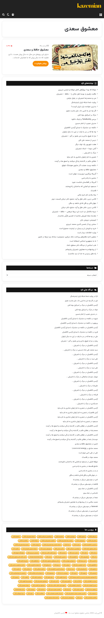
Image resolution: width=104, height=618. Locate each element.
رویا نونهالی (19, 593)
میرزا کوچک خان (90, 585)
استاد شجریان (29, 536)
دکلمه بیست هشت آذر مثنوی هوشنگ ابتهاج (79, 165)
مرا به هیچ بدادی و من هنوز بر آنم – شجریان (78, 136)
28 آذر (78, 581)
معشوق (50, 573)
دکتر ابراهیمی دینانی (17, 565)
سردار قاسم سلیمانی (55, 593)
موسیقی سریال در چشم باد (82, 479)
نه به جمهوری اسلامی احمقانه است (83, 241)
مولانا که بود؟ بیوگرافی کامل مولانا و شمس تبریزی (77, 89)
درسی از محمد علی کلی (87, 140)
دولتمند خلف (36, 577)
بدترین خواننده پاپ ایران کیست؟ (83, 106)
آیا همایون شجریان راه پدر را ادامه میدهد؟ (83, 577)
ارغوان (36, 544)
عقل (84, 552)
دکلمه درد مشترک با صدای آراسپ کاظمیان (80, 127)
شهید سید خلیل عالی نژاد (57, 585)
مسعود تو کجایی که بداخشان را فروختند (80, 186)
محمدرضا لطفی (25, 581)
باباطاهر (35, 561)
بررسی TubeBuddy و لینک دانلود (83, 119)
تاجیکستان (82, 569)
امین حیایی (78, 589)
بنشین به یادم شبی (89, 178)
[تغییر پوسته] (8, 15)
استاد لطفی (61, 577)
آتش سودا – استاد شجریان (86, 148)
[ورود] (13, 15)
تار (94, 557)
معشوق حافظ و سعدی (36, 50)
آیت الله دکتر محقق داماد (17, 557)
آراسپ (93, 561)
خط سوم (81, 488)
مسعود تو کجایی (38, 585)
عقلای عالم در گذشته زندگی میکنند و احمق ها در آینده (75, 161)
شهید (83, 573)
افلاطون (92, 565)
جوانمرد (70, 536)
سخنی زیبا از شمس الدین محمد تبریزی (81, 224)
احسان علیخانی (74, 585)
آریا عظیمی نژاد (79, 565)
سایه (93, 552)
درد (79, 597)
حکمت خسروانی (48, 540)
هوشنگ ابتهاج (18, 552)
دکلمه (16, 548)
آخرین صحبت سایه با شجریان (75, 593)
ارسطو (47, 565)
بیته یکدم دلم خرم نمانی (87, 194)
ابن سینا (82, 561)
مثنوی (15, 577)
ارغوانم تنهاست (68, 561)
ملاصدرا (23, 540)
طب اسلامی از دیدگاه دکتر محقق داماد (81, 245)
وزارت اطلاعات (90, 581)
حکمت (17, 569)
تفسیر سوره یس (54, 589)
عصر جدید (74, 552)
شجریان (92, 540)
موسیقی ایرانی (67, 597)
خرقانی (27, 569)
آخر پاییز (54, 581)
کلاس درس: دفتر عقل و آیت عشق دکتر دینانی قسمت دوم (74, 199)
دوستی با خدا (62, 573)
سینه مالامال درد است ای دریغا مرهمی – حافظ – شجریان (74, 211)
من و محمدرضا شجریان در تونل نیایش (81, 98)
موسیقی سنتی (46, 548)
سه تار (71, 569)
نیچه (30, 593)
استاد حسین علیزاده (29, 548)
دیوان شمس (24, 585)
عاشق (93, 569)
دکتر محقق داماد (90, 548)
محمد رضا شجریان (65, 540)
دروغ (57, 565)
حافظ (16, 536)
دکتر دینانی (59, 548)
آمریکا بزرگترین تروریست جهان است (82, 173)
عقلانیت (40, 593)
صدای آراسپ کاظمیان (56, 569)
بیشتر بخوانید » (41, 63)
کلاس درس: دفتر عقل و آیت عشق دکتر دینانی (78, 207)
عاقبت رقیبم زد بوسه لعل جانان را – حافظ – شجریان (76, 94)
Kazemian (20, 589)
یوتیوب (31, 589)
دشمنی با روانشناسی (18, 573)
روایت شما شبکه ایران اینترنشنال (83, 102)
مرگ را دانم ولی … (89, 152)
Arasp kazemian (36, 557)
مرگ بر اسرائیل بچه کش (87, 115)
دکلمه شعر (66, 581)
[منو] (100, 15)
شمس (93, 573)
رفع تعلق (49, 577)
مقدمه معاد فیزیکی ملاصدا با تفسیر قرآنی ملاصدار (77, 215)
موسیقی (80, 540)
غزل (48, 557)
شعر (76, 544)
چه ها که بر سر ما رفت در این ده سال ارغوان (79, 131)
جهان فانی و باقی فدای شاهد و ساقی (82, 203)
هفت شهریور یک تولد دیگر (85, 144)
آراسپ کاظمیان (92, 305)
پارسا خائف (23, 561)
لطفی (25, 577)
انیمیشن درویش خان (88, 220)
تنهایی (66, 565)
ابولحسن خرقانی (73, 548)
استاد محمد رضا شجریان (52, 544)
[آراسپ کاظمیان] (89, 6)
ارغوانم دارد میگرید (36, 573)
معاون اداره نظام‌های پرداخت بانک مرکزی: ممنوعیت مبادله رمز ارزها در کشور (67, 236)
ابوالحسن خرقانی (45, 536)
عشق (82, 536)
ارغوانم (93, 593)
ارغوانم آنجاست (34, 565)
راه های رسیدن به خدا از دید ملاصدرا (82, 253)
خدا (67, 544)
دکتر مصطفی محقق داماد (51, 561)
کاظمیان (73, 557)
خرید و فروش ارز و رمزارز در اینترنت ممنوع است (77, 228)
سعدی (62, 552)
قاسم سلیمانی (91, 597)
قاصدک (93, 190)
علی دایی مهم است (86, 453)
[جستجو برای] (3, 15)
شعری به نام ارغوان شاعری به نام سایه (81, 157)
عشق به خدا (91, 589)
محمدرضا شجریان (21, 544)
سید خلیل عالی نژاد (48, 552)
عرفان (92, 536)
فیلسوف (84, 557)
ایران (67, 589)
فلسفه (59, 536)
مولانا (35, 540)
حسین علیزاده (60, 557)
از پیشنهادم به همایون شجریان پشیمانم (81, 249)
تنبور (74, 573)
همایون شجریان (41, 581)
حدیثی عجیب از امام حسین (85, 123)
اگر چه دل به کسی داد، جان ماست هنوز (81, 110)
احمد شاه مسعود (52, 597)
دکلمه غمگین (39, 569)
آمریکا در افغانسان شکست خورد (84, 182)
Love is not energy (79, 448)
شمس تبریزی (33, 552)
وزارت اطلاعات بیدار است (86, 232)
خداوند (41, 589)
